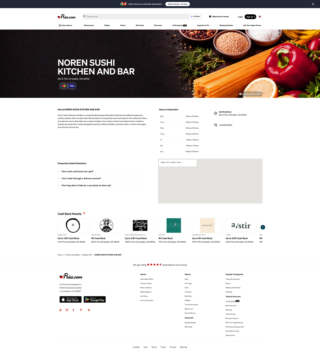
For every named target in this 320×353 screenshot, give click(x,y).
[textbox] (260, 16)
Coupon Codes (146, 283)
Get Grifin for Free (232, 331)
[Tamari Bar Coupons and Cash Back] (106, 230)
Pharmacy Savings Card (235, 326)
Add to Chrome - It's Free (177, 4)
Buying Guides (190, 322)
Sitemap (183, 347)
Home (60, 255)
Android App (231, 314)
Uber (187, 287)
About (143, 274)
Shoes (228, 283)
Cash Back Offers (146, 279)
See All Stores (190, 313)
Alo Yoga (188, 283)
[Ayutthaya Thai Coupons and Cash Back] (207, 230)
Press (163, 347)
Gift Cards (140, 25)
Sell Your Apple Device (252, 25)
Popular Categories (234, 274)
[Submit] (84, 16)
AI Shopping (177, 25)
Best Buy (188, 296)
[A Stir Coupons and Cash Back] (241, 230)
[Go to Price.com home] (67, 16)
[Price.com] (71, 281)
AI (196, 16)
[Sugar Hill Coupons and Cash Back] (73, 230)
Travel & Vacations (233, 279)
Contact (136, 347)
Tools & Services (233, 296)
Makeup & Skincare (233, 287)
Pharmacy (158, 25)
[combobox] (142, 16)
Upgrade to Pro (203, 25)
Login (240, 16)
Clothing (229, 291)
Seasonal (189, 318)
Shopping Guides (226, 25)
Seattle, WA (87, 255)
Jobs (145, 347)
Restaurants (89, 25)
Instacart (188, 291)
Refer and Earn (146, 287)
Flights (107, 25)
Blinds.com (189, 308)
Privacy (173, 347)
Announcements (146, 300)
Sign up (249, 16)
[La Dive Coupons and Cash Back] (173, 230)
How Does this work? (251, 94)
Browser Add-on (232, 318)
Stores (188, 274)
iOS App (229, 309)
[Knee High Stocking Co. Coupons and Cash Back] (140, 230)
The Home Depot (191, 304)
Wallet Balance (146, 291)
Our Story (144, 296)
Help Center (230, 335)
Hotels (122, 25)
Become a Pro (231, 305)
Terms (154, 347)
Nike (186, 279)
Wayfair (187, 300)
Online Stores (66, 25)
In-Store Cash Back (72, 255)
